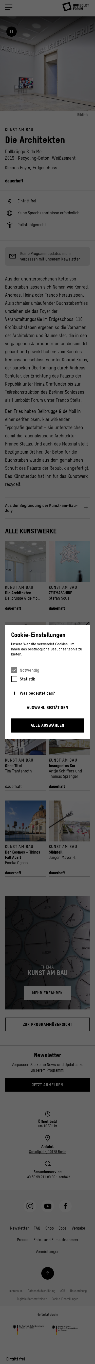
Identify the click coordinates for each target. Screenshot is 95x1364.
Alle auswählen (47, 725)
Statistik (27, 678)
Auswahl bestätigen (47, 707)
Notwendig (29, 670)
